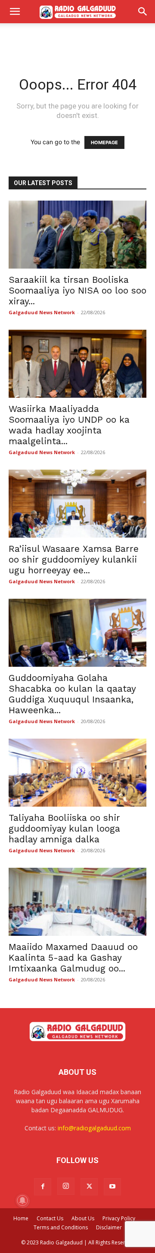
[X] (89, 1186)
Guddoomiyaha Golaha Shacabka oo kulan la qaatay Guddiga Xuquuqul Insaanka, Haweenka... (72, 693)
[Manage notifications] (22, 1200)
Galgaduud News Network (42, 312)
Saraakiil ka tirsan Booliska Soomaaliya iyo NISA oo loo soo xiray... (77, 290)
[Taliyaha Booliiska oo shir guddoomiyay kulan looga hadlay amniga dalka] (77, 773)
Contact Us (50, 1218)
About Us (82, 1218)
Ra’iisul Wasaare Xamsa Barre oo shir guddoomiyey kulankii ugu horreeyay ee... (74, 559)
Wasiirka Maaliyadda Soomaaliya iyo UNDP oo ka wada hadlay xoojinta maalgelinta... (69, 424)
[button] (14, 11)
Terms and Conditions (61, 1227)
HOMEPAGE (104, 142)
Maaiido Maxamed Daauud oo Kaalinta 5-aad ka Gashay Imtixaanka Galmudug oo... (73, 957)
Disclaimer (109, 1227)
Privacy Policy (118, 1218)
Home (20, 1218)
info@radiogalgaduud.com (94, 1128)
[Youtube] (112, 1186)
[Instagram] (65, 1186)
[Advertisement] (77, 38)
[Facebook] (42, 1186)
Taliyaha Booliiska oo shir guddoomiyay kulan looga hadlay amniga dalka (64, 828)
